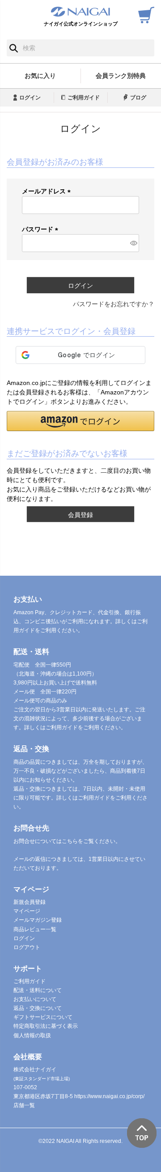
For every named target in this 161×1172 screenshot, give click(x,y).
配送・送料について (37, 990)
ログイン (30, 97)
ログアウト (26, 947)
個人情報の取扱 (32, 1035)
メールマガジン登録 (37, 920)
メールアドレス (48, 191)
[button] (80, 421)
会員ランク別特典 (121, 75)
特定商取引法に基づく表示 (45, 1026)
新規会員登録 (29, 902)
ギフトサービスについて (42, 1017)
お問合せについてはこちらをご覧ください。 (67, 841)
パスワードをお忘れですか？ (113, 304)
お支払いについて (34, 999)
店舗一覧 (24, 1105)
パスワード (41, 229)
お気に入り (40, 75)
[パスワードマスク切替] (133, 243)
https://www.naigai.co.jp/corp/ (109, 1096)
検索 (14, 48)
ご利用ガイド (84, 97)
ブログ (138, 97)
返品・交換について (37, 1008)
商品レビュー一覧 (34, 929)
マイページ (26, 911)
